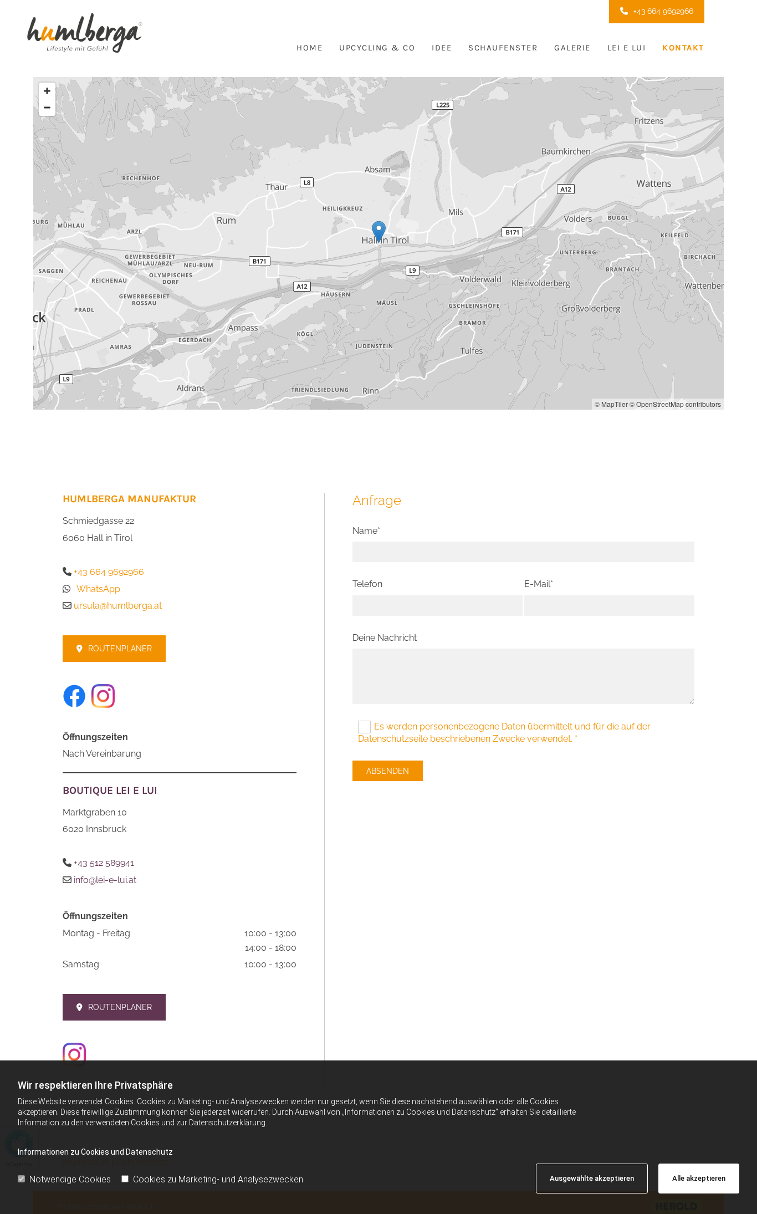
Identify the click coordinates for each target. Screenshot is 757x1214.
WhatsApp (98, 589)
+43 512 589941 (104, 863)
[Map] (378, 243)
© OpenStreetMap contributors (675, 404)
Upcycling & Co (377, 48)
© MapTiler (611, 404)
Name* (366, 531)
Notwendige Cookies (70, 1179)
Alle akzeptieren (698, 1178)
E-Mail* (538, 584)
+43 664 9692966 (109, 572)
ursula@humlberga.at (118, 605)
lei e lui (626, 48)
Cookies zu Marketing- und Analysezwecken (218, 1179)
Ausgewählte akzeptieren (592, 1178)
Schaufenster (503, 48)
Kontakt (683, 48)
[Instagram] (179, 695)
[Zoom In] (47, 91)
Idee (442, 48)
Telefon (367, 584)
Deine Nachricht (384, 637)
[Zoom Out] (47, 107)
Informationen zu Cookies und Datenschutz (95, 1151)
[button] (656, 11)
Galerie (572, 48)
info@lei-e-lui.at (106, 880)
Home (309, 48)
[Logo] (133, 27)
